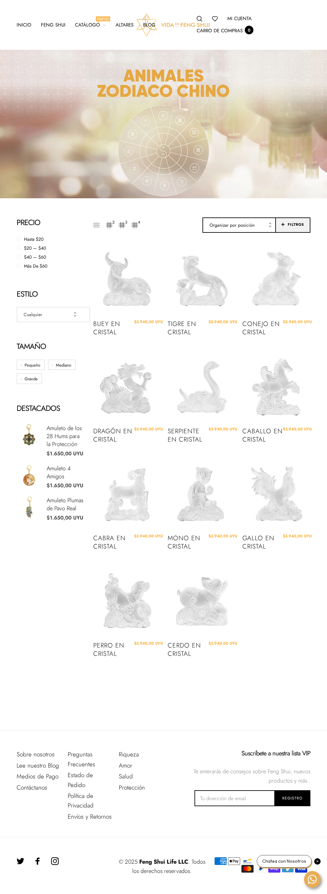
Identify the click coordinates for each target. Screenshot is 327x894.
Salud (126, 776)
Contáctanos (32, 787)
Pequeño (32, 365)
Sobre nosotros (36, 754)
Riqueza (129, 754)
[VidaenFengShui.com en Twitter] (20, 861)
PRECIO (28, 222)
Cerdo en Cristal (184, 649)
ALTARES (124, 24)
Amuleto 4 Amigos (59, 472)
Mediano (63, 365)
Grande (31, 379)
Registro (292, 798)
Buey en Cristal (106, 328)
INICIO (24, 24)
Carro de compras (223, 30)
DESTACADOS (38, 408)
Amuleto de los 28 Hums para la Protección (64, 436)
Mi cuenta (239, 18)
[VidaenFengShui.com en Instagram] (55, 861)
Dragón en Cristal (112, 435)
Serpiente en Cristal (185, 435)
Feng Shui (53, 24)
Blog (149, 24)
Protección (132, 787)
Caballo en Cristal (262, 435)
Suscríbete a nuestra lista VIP (275, 753)
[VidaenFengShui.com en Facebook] (38, 861)
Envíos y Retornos (90, 816)
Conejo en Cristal (261, 328)
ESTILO (27, 294)
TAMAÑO (31, 346)
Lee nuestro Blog (38, 765)
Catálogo (90, 23)
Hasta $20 (33, 239)
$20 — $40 (35, 248)
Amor (125, 765)
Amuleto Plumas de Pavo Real (65, 504)
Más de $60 (35, 266)
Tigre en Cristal (182, 328)
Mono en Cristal (184, 542)
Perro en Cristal (108, 649)
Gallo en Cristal (258, 542)
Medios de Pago (37, 776)
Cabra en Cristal (109, 542)
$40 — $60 (35, 257)
